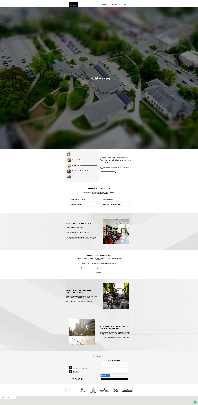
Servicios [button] (104, 4)
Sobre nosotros (113, 4)
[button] (195, 402)
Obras (120, 4)
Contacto (126, 4)
